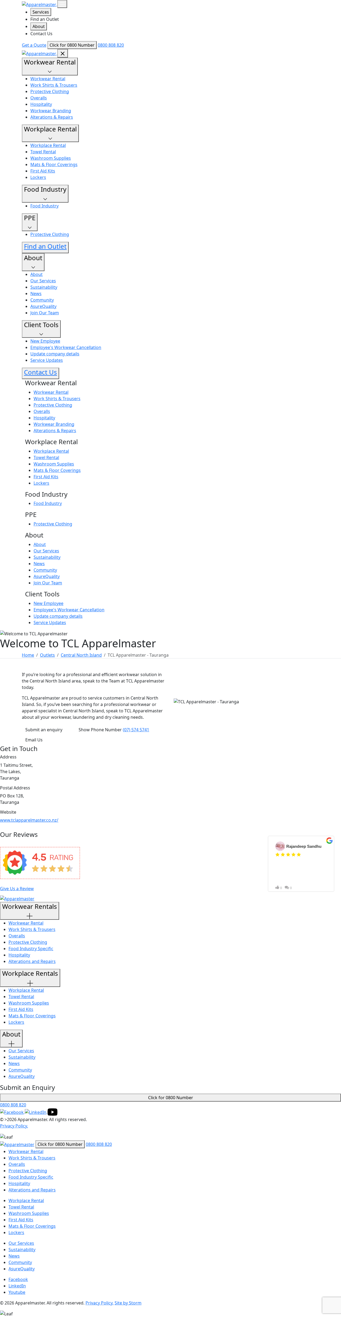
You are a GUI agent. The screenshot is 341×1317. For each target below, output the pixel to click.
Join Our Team (44, 313)
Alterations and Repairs (32, 961)
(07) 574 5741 (136, 730)
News (36, 293)
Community (42, 300)
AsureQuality (43, 306)
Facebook (18, 1279)
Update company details (54, 354)
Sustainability (43, 287)
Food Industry (44, 206)
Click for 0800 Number (72, 45)
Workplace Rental (48, 145)
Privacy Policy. (14, 1126)
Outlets (47, 655)
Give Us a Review (17, 889)
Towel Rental (43, 152)
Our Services (43, 281)
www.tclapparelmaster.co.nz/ (29, 820)
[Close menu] (62, 53)
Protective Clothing (49, 91)
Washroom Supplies (50, 158)
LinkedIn (17, 1286)
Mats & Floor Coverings (54, 164)
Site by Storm (128, 1303)
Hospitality (41, 104)
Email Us (34, 740)
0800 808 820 (111, 45)
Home (28, 655)
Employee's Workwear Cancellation (65, 347)
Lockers (38, 177)
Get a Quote (34, 45)
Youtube (17, 1292)
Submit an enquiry (44, 730)
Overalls (38, 98)
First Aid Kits (42, 171)
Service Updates (46, 360)
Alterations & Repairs (51, 117)
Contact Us (41, 34)
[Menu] (62, 4)
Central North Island (81, 655)
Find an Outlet (44, 19)
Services (41, 12)
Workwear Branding (50, 111)
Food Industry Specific (31, 948)
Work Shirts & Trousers (53, 85)
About (39, 26)
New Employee (45, 341)
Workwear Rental (47, 79)
